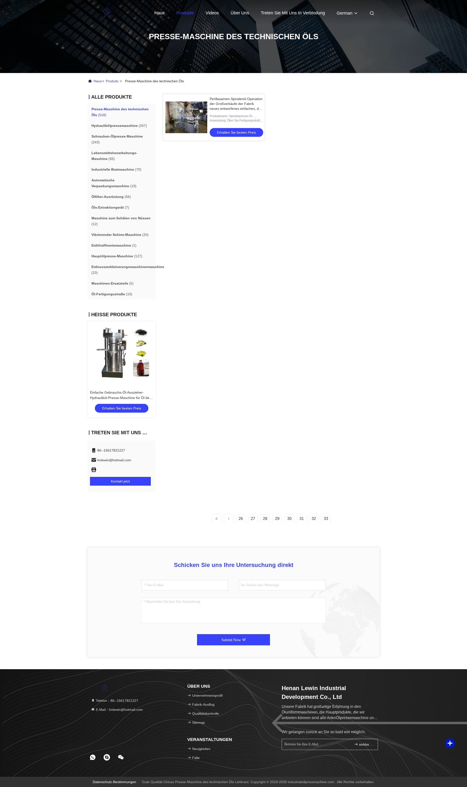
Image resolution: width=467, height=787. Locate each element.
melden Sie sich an (366, 744)
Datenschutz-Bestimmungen (114, 782)
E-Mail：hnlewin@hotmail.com (119, 710)
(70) (116, 169)
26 (241, 519)
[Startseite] (107, 12)
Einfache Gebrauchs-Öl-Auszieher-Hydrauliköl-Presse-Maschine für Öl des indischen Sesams (120, 397)
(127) (116, 256)
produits (112, 81)
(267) (119, 126)
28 (265, 519)
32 (314, 519)
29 (277, 519)
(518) (120, 112)
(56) (111, 197)
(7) (110, 207)
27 (253, 519)
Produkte (185, 12)
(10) (111, 294)
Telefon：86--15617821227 (116, 701)
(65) (114, 156)
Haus (159, 12)
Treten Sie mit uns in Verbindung (293, 12)
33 (326, 519)
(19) (113, 183)
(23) (127, 270)
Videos (212, 12)
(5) (112, 283)
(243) (117, 139)
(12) (121, 221)
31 (301, 519)
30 (289, 519)
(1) (113, 245)
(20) (120, 235)
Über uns (240, 12)
